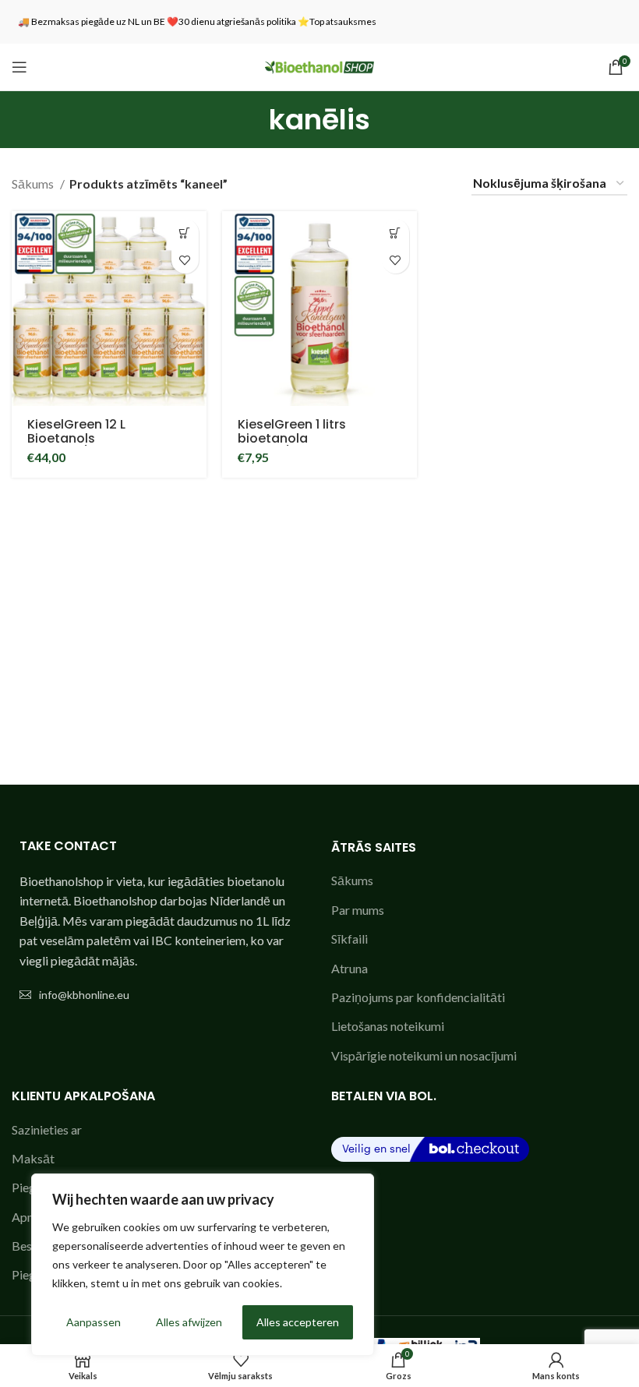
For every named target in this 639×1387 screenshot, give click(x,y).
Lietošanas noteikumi (387, 1025)
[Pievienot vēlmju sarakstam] (185, 260)
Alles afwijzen (189, 1322)
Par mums (357, 909)
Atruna (349, 968)
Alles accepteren (297, 1322)
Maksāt (33, 1158)
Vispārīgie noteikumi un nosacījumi (424, 1055)
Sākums (34, 183)
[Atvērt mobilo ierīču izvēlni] (19, 67)
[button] (185, 232)
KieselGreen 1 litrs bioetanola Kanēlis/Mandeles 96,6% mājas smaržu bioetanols (318, 445)
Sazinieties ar (47, 1129)
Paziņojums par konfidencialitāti (418, 997)
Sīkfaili (349, 938)
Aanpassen (93, 1322)
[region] (202, 1264)
